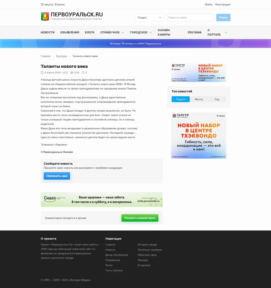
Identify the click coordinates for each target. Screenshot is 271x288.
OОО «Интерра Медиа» (76, 279)
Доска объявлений (116, 254)
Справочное (112, 259)
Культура (61, 56)
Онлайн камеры (164, 32)
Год (217, 99)
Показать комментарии (139, 217)
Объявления (69, 32)
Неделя (180, 99)
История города (147, 244)
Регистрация (222, 4)
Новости (48, 32)
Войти (208, 4)
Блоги (89, 32)
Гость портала (114, 270)
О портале (144, 265)
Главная (46, 56)
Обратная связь (147, 254)
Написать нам (57, 176)
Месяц (199, 99)
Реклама (195, 32)
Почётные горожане (150, 249)
